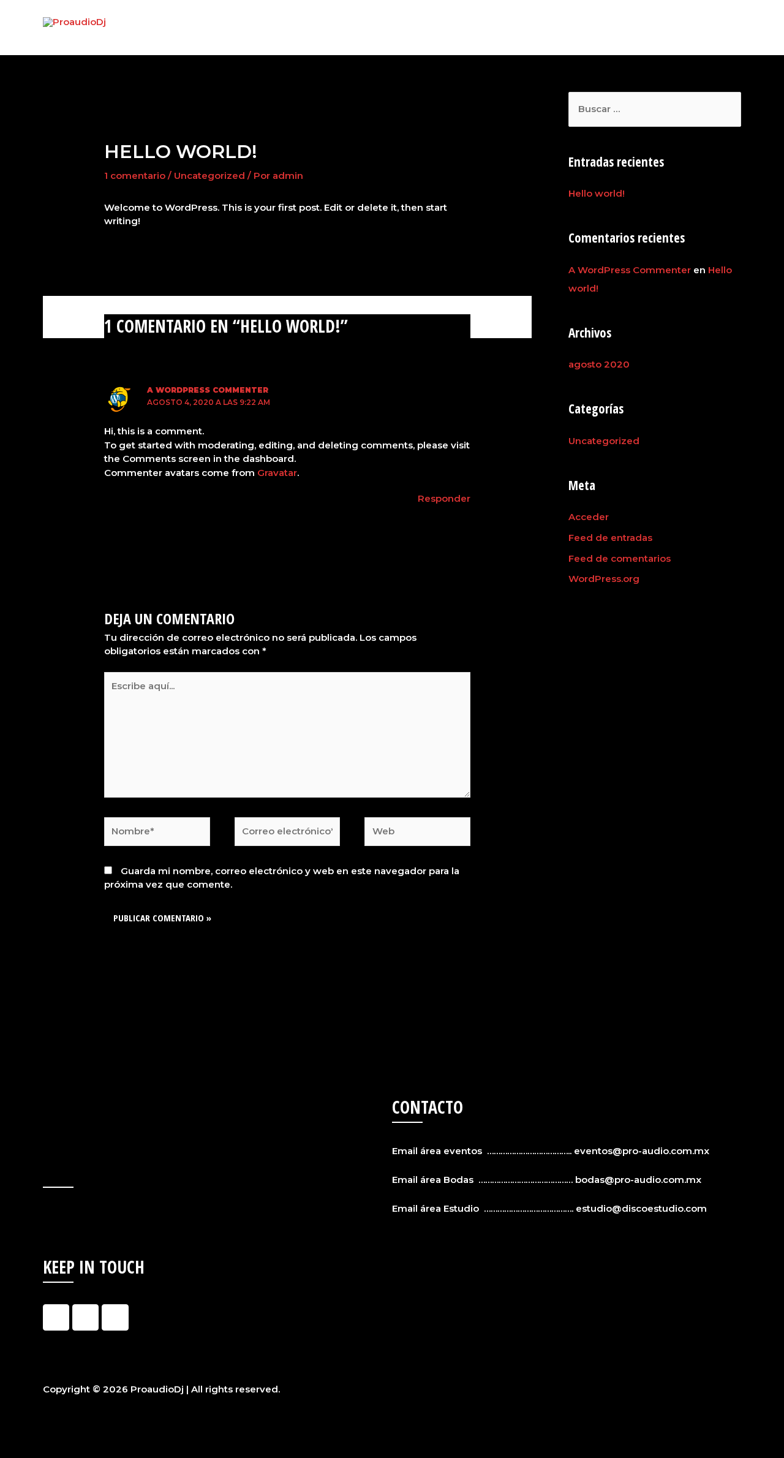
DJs (616, 27)
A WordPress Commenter (207, 390)
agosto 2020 (599, 364)
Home (456, 27)
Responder (444, 498)
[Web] (417, 834)
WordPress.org (603, 578)
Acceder (588, 517)
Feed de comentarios (619, 558)
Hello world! (596, 193)
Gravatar (277, 472)
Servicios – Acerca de (539, 27)
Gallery (659, 27)
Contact (713, 27)
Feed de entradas (610, 537)
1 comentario (134, 175)
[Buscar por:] (654, 109)
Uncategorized (209, 175)
